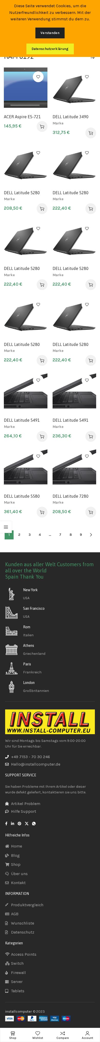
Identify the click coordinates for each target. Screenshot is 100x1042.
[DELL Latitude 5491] (25, 393)
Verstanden (50, 33)
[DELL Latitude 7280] (74, 469)
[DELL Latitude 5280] (25, 165)
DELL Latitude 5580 (22, 496)
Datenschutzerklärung (50, 49)
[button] (42, 126)
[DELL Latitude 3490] (74, 89)
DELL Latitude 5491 (22, 420)
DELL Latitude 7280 (70, 496)
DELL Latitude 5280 (22, 192)
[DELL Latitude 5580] (25, 469)
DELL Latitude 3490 (70, 116)
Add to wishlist (38, 76)
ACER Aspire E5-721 (22, 116)
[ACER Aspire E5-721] (25, 89)
